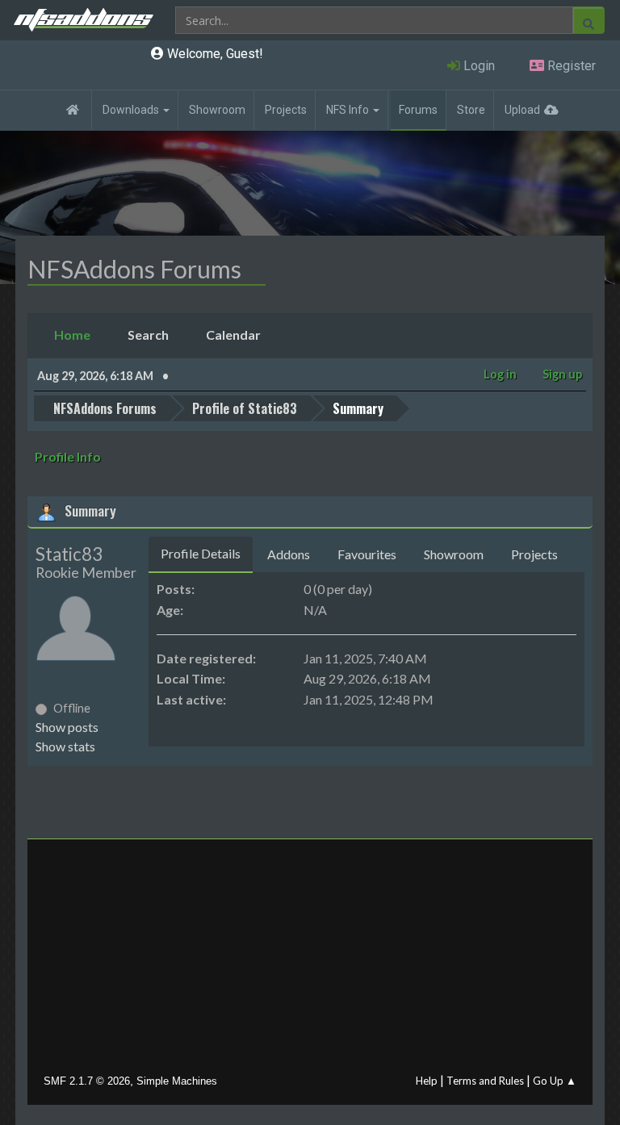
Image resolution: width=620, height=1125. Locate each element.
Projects (286, 109)
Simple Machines (176, 1081)
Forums (418, 109)
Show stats (65, 746)
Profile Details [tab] (201, 553)
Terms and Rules (485, 1080)
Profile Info (68, 456)
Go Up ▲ (554, 1080)
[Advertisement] (310, 960)
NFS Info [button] (348, 109)
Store (471, 109)
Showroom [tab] (454, 554)
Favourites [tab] (366, 554)
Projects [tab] (534, 554)
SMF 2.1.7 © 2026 (87, 1081)
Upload (522, 109)
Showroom (217, 109)
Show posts (67, 726)
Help (427, 1080)
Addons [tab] (288, 554)
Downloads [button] (132, 109)
